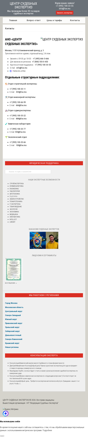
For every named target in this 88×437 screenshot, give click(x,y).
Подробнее (47, 430)
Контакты (75, 20)
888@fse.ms (21, 118)
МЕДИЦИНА (14, 214)
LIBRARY (12, 222)
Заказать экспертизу (64, 13)
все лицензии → (11, 283)
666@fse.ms (21, 105)
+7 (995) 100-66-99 (18, 102)
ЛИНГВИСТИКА (15, 217)
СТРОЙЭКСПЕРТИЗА (17, 184)
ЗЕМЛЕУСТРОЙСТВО (17, 199)
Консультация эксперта (44, 355)
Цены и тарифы (54, 20)
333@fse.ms (21, 92)
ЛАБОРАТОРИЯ (15, 191)
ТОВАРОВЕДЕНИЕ (16, 207)
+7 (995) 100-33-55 (64, 5)
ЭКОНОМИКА (14, 212)
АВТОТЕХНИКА (15, 194)
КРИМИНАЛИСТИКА (16, 186)
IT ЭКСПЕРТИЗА (15, 204)
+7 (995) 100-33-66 (18, 142)
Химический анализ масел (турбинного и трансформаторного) (42, 363)
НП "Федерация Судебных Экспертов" (42, 403)
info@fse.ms (64, 8)
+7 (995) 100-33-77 (18, 129)
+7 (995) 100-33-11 (18, 89)
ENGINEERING (14, 189)
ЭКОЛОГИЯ (13, 209)
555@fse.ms (20, 132)
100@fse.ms (21, 145)
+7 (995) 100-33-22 (18, 115)
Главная (13, 20)
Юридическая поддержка (44, 163)
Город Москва (11, 303)
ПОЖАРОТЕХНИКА (16, 201)
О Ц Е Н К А (13, 196)
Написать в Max (19, 71)
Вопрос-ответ (34, 20)
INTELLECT (13, 219)
